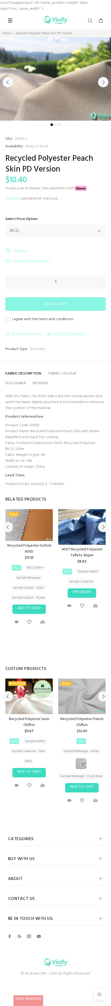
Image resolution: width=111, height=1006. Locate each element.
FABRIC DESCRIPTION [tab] (23, 374)
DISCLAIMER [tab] (15, 383)
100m (28, 761)
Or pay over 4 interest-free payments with (40, 188)
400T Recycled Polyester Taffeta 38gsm (82, 552)
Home (7, 33)
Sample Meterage (28, 578)
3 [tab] (59, 124)
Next (103, 82)
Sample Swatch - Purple (28, 597)
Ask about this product (31, 261)
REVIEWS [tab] (40, 383)
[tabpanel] (55, 79)
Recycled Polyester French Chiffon (81, 722)
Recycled (37, 349)
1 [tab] (51, 124)
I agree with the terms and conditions (42, 319)
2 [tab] (55, 124)
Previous (8, 82)
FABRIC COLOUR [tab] (62, 374)
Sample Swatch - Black (28, 588)
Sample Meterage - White (81, 751)
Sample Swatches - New (28, 751)
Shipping (12, 198)
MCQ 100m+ (35, 568)
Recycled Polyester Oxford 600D (29, 549)
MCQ (16, 568)
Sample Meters (88, 571)
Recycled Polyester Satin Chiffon (29, 722)
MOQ (67, 571)
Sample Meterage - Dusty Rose (81, 776)
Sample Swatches (81, 581)
